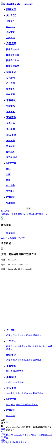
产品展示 (11, 43)
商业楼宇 (10, 185)
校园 (8, 180)
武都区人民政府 (19, 442)
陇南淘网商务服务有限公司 (13, 214)
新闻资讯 (11, 72)
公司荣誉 (10, 32)
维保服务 (10, 152)
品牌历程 (10, 38)
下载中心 (11, 100)
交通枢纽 (10, 191)
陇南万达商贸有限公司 (37, 214)
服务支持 (11, 134)
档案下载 (10, 112)
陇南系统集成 (12, 66)
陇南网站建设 (12, 49)
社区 (8, 174)
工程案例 (11, 117)
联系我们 (11, 197)
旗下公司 (5, 211)
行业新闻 (10, 83)
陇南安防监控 (12, 60)
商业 (8, 169)
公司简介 (10, 21)
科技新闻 (10, 94)
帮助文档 (10, 106)
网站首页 (11, 9)
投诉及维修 (11, 157)
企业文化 (10, 27)
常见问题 (10, 146)
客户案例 (10, 129)
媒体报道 (10, 89)
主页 (3, 238)
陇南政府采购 (12, 55)
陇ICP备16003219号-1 (16, 435)
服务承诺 (10, 140)
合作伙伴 (10, 123)
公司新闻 (10, 78)
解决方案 (11, 163)
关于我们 (11, 15)
